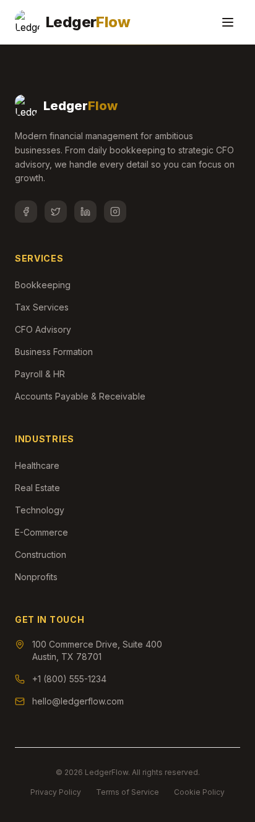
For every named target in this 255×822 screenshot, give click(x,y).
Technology (39, 510)
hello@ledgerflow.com (78, 701)
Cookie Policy (199, 792)
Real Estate (37, 487)
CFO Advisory (43, 329)
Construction (40, 554)
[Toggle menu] (227, 22)
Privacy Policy (55, 792)
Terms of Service (127, 792)
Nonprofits (36, 577)
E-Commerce (41, 532)
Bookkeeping (43, 285)
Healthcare (37, 465)
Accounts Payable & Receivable (80, 396)
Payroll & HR (40, 374)
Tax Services (42, 307)
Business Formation (54, 351)
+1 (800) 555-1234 (69, 679)
